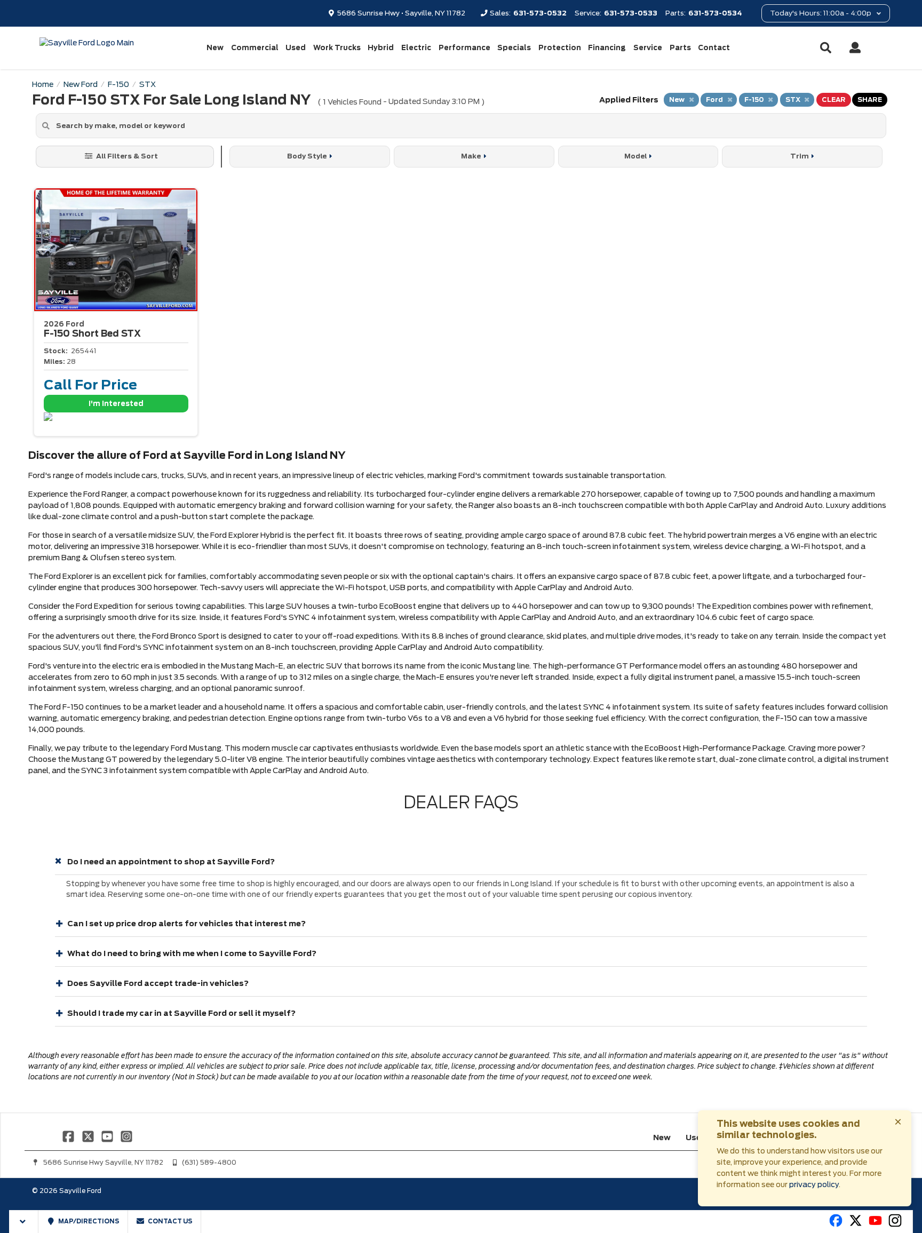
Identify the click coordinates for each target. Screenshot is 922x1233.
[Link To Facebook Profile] (69, 1136)
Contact (714, 48)
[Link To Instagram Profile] (126, 1136)
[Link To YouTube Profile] (108, 1136)
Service (647, 48)
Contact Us (170, 1221)
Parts (680, 48)
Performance (464, 48)
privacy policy (814, 1184)
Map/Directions (88, 1221)
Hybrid (381, 48)
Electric (416, 48)
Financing (607, 48)
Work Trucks (337, 48)
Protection (559, 48)
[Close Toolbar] (23, 1221)
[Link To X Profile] (88, 1136)
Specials (514, 48)
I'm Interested (116, 404)
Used (295, 48)
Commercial (255, 48)
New (215, 48)
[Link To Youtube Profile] (875, 1225)
